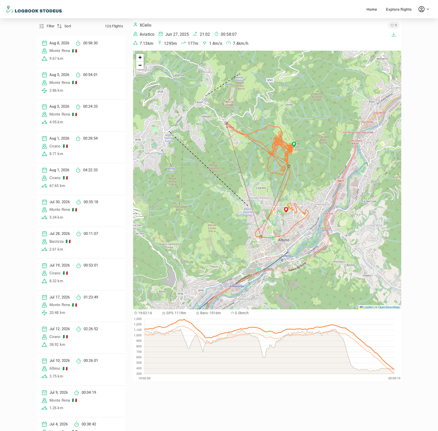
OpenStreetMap (389, 307)
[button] (226, 123)
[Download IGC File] (393, 34)
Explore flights (399, 9)
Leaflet (368, 307)
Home (372, 9)
